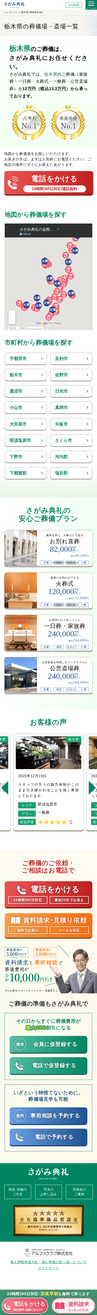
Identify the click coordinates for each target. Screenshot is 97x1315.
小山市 (16, 407)
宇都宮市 (18, 358)
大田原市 (18, 424)
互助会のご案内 (79, 1192)
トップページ (11, 12)
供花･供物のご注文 (17, 1192)
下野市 (16, 456)
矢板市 (61, 424)
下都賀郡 (18, 473)
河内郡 (61, 456)
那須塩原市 (20, 440)
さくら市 (63, 440)
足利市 (61, 358)
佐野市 (61, 375)
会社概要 (73, 5)
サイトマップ (48, 1268)
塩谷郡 (61, 473)
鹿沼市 (16, 391)
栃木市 (16, 375)
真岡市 (61, 407)
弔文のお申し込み (48, 1192)
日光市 (61, 391)
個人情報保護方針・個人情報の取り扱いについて (48, 1262)
